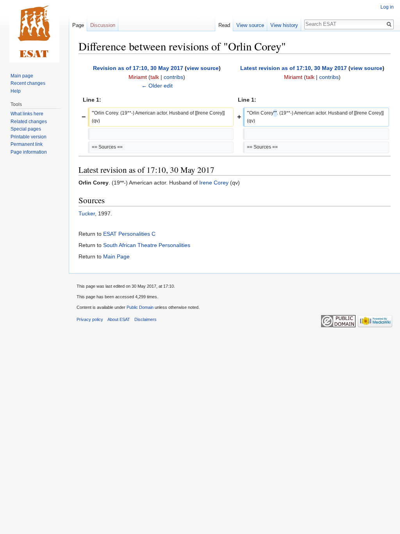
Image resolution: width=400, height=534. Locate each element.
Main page (22, 76)
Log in (387, 7)
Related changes (29, 121)
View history (284, 25)
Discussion (102, 25)
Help (16, 91)
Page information (29, 152)
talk (154, 77)
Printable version (28, 137)
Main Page (116, 256)
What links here (27, 113)
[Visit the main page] (34, 31)
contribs (173, 77)
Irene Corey (214, 182)
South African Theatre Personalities (146, 245)
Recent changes (28, 83)
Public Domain (140, 307)
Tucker (87, 213)
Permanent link (27, 144)
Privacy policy (90, 319)
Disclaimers (145, 319)
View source (250, 25)
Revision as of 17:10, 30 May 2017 (138, 68)
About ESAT (118, 319)
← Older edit (157, 85)
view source (203, 68)
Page (78, 25)
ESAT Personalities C (129, 234)
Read (224, 25)
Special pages (26, 129)
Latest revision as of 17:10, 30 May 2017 (293, 68)
